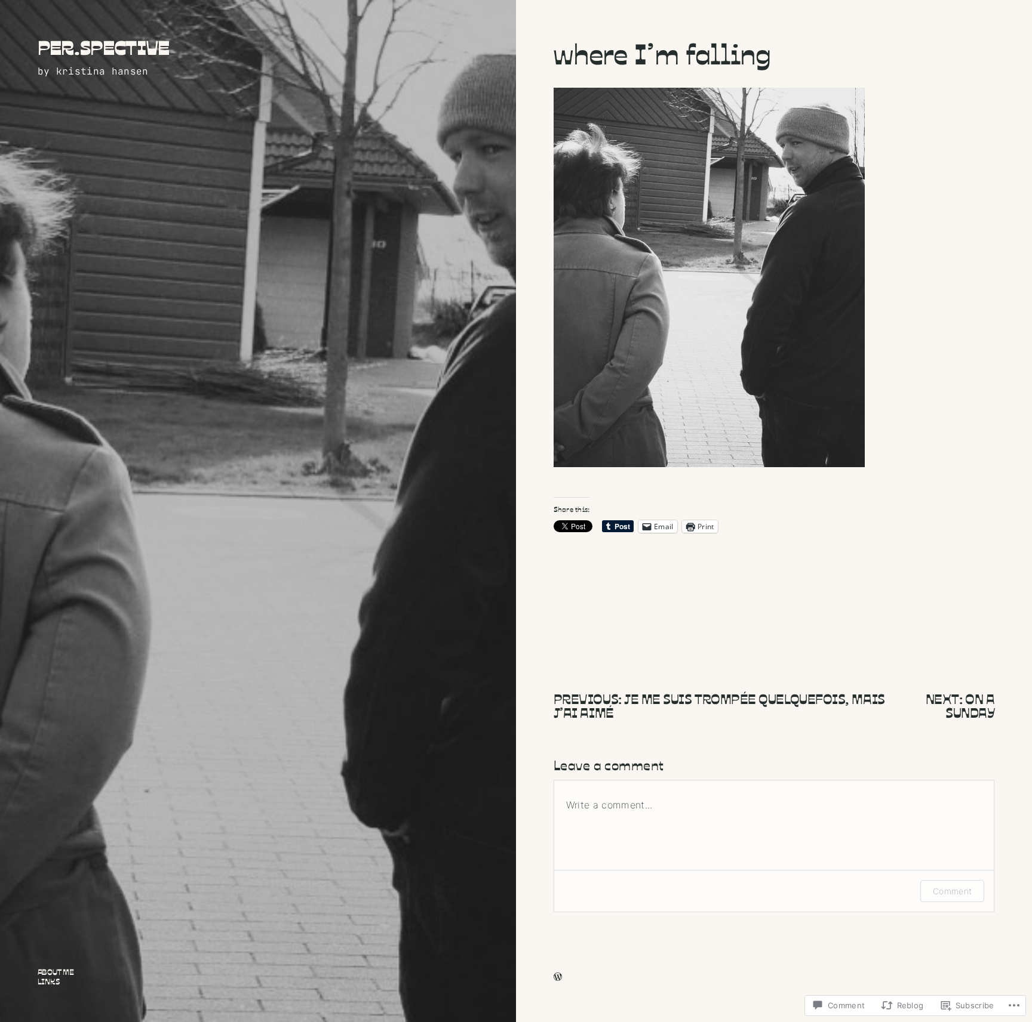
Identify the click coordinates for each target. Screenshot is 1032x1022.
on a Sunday (969, 704)
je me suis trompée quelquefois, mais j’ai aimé (719, 704)
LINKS (49, 981)
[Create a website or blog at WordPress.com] (558, 977)
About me (56, 972)
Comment (952, 891)
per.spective (104, 47)
